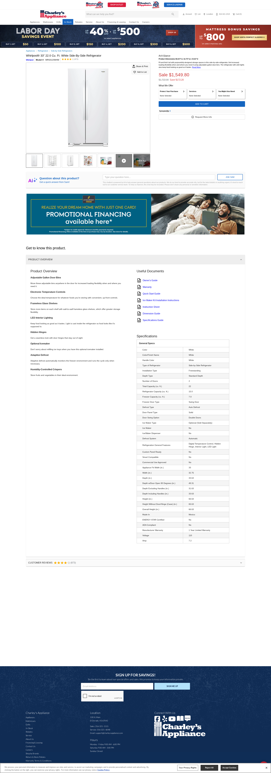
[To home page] (53, 14)
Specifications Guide (153, 320)
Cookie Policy (103, 770)
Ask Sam (230, 177)
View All (141, 161)
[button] (183, 14)
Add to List (142, 72)
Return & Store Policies (35, 757)
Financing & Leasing (116, 22)
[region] (135, 768)
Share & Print (142, 66)
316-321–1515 (101, 726)
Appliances (35, 22)
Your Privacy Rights (187, 768)
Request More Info (203, 117)
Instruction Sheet (151, 307)
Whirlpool (29, 60)
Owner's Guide (150, 280)
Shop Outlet (116, 5)
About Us (100, 22)
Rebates (78, 22)
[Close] (266, 768)
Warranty (147, 287)
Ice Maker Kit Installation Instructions (161, 300)
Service (89, 22)
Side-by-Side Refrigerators (61, 51)
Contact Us (134, 22)
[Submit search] (172, 14)
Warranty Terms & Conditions (39, 760)
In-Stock (68, 22)
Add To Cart (202, 104)
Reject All (209, 768)
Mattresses (48, 22)
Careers (145, 22)
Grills (58, 22)
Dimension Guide (151, 313)
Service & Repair (175, 5)
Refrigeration (43, 51)
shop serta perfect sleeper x (249, 37)
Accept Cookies (229, 768)
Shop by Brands (32, 753)
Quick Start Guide (151, 293)
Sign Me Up (172, 686)
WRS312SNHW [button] (52, 60)
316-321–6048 (103, 729)
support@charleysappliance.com (109, 733)
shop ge (172, 32)
